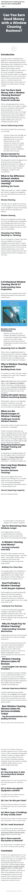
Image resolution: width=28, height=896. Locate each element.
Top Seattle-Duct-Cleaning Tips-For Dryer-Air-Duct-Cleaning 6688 (13, 3)
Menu (3, 6)
